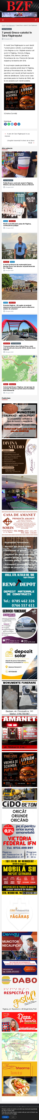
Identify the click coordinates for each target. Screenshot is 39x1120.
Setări (13, 1117)
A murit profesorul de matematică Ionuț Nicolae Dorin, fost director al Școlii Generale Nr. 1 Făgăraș (19, 266)
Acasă (3, 25)
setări (15, 1113)
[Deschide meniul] (3, 20)
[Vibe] (19, 509)
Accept (5, 1117)
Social (5, 221)
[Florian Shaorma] (19, 1096)
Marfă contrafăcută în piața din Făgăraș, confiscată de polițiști (17, 224)
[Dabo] (19, 1010)
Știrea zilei (12, 221)
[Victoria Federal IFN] (19, 858)
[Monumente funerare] (19, 715)
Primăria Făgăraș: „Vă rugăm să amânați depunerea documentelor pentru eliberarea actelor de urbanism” (18, 307)
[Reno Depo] (19, 607)
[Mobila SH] (19, 894)
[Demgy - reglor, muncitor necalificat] (19, 974)
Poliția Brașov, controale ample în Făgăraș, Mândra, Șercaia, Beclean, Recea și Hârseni (18, 184)
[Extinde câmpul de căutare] (35, 20)
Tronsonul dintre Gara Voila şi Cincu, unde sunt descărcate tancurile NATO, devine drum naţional (19, 347)
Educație (6, 262)
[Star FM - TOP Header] (19, 17)
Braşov (6, 384)
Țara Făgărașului (10, 25)
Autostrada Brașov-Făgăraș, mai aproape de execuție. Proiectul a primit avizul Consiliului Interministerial (19, 388)
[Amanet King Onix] (19, 750)
